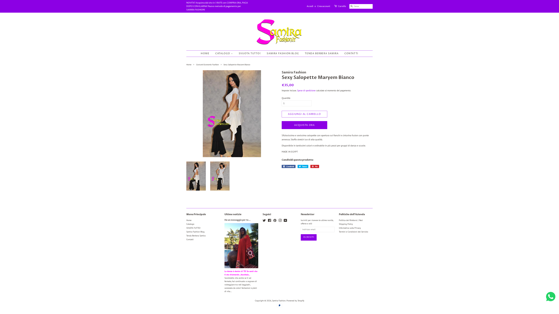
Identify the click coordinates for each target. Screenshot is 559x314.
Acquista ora (304, 125)
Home (205, 53)
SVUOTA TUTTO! (250, 53)
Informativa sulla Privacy (350, 228)
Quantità (286, 98)
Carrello (342, 6)
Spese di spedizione (306, 90)
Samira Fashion (279, 300)
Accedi (310, 6)
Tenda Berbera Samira (321, 53)
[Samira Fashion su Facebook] (269, 221)
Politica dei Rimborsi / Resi (351, 220)
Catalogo (223, 53)
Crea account (323, 6)
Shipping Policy (346, 224)
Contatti (351, 53)
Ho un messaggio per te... (237, 220)
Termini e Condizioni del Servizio (353, 231)
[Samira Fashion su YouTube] (285, 221)
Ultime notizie (233, 214)
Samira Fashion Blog (283, 53)
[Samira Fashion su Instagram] (280, 221)
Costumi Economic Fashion (207, 65)
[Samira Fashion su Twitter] (264, 221)
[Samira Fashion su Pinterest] (274, 221)
